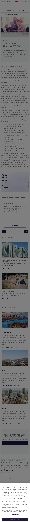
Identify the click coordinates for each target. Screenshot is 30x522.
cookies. (22, 511)
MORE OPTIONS (15, 514)
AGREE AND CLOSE (15, 519)
